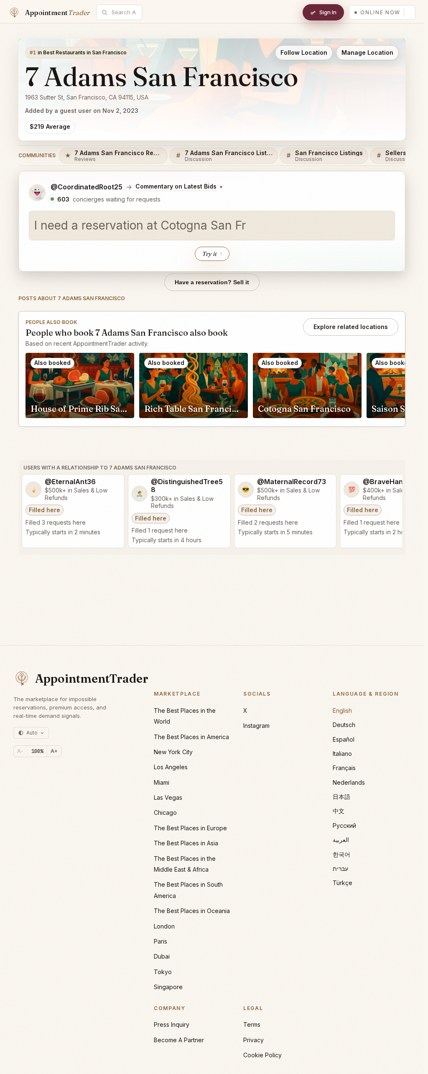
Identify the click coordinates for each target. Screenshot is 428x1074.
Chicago (165, 812)
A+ (54, 751)
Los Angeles (171, 766)
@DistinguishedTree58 (187, 486)
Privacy (253, 1039)
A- (20, 751)
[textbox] (212, 225)
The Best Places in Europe (190, 828)
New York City (173, 751)
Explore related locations (350, 326)
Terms (251, 1024)
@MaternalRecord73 (291, 482)
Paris (160, 941)
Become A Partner (179, 1039)
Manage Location (367, 52)
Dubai (162, 956)
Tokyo (163, 971)
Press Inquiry (171, 1024)
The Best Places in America (191, 736)
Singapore (168, 986)
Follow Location (303, 52)
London (164, 926)
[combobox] (124, 12)
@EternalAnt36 (70, 482)
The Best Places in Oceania (192, 910)
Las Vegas (168, 797)
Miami (161, 782)
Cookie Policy (262, 1055)
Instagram (256, 725)
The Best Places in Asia (186, 843)
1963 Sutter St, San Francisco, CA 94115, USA (86, 97)
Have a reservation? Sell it (212, 282)
